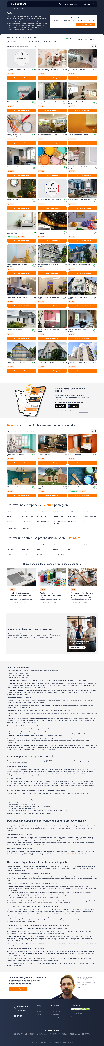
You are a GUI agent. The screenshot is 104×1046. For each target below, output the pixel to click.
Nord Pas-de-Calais (43, 521)
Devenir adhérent (55, 1020)
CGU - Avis (43, 1042)
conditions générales (83, 412)
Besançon (85, 544)
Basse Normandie (58, 511)
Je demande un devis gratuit (85, 24)
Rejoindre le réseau (55, 1011)
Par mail (73, 1016)
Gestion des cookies (68, 1042)
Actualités (39, 1014)
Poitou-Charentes (12, 528)
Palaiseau (55, 549)
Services (39, 1011)
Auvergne (40, 511)
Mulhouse (10, 549)
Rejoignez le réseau (76, 647)
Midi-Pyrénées (26, 521)
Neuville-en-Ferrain (58, 554)
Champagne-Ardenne (28, 516)
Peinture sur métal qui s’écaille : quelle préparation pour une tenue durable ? (82, 595)
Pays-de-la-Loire (72, 521)
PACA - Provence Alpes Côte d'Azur (59, 522)
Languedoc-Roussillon (89, 516)
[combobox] (16, 41)
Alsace (9, 511)
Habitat (38, 1009)
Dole (84, 549)
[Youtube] (18, 1016)
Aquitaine (25, 511)
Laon (69, 549)
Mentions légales (35, 1042)
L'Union (24, 554)
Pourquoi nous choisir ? (70, 4)
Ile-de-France (71, 516)
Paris (8, 544)
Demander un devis (56, 1014)
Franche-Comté (41, 516)
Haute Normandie (58, 516)
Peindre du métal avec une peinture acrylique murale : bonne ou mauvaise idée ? (19, 595)
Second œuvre (17, 8)
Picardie (85, 521)
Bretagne (85, 511)
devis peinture (69, 853)
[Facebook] (15, 1016)
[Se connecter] (94, 4)
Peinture (12, 589)
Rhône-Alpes (25, 528)
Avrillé (9, 554)
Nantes (24, 544)
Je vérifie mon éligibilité (17, 989)
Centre (9, 516)
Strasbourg (40, 544)
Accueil (11, 8)
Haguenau (40, 549)
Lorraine (9, 521)
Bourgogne (71, 511)
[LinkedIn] (21, 1016)
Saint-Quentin (26, 549)
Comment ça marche (56, 1009)
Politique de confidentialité (55, 1042)
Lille (54, 544)
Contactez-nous (55, 1017)
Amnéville (40, 554)
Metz (69, 544)
